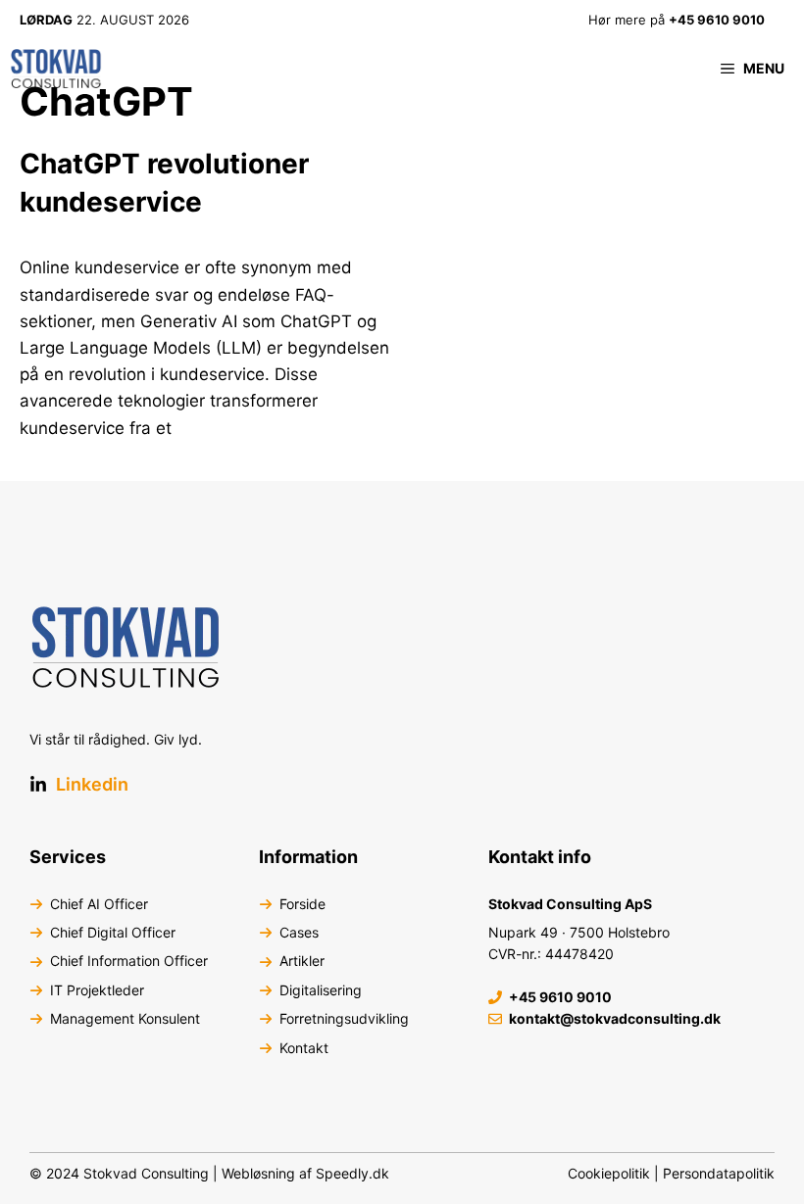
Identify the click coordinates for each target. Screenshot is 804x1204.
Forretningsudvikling (344, 1018)
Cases (299, 932)
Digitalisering (320, 990)
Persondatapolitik (719, 1173)
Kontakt (303, 1047)
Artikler (302, 960)
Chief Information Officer (129, 960)
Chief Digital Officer (113, 932)
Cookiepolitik (609, 1173)
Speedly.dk (352, 1173)
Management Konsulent (125, 1018)
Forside (302, 903)
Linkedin (92, 784)
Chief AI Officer (99, 903)
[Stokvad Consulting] (57, 68)
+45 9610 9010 (560, 996)
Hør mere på (676, 19)
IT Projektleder (97, 990)
